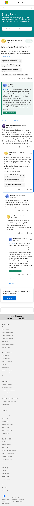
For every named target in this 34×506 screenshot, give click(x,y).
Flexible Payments (6, 376)
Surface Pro (4, 326)
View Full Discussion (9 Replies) (10, 121)
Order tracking (5, 367)
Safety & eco (5, 501)
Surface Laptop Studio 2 (7, 332)
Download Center (6, 358)
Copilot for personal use (7, 338)
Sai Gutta (10, 84)
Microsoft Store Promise (7, 373)
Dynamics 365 (5, 418)
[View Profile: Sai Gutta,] (5, 85)
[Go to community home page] (6, 2)
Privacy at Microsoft (6, 479)
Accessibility (5, 487)
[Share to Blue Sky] (20, 318)
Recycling (12, 501)
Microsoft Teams (5, 427)
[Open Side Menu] (2, 2)
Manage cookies (5, 499)
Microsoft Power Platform (7, 424)
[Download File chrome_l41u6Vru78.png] (19, 65)
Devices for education (7, 387)
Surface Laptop (5, 329)
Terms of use (14, 499)
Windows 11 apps (6, 347)
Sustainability (5, 490)
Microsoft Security (6, 415)
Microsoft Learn (5, 447)
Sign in (9, 298)
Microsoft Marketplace (7, 456)
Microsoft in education (7, 384)
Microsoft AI (5, 413)
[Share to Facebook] (11, 318)
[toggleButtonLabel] (31, 7)
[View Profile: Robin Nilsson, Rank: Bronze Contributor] (3, 126)
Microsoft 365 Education (7, 393)
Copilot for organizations (7, 335)
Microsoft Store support (7, 361)
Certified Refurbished (7, 370)
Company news (5, 476)
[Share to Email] (26, 318)
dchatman (10, 40)
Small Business (5, 433)
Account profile (5, 355)
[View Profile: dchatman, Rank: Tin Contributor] (3, 41)
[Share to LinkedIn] (8, 318)
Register (24, 3)
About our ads (19, 501)
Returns (4, 364)
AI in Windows (5, 341)
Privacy (19, 497)
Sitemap (4, 497)
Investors (4, 482)
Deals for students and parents (9, 401)
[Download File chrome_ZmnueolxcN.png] (23, 185)
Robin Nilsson (10, 125)
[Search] (19, 3)
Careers (4, 470)
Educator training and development (10, 398)
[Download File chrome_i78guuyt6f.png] (22, 180)
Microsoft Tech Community (8, 453)
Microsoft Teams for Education (8, 390)
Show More (6, 56)
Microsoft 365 (5, 421)
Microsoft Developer (6, 444)
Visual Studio (5, 462)
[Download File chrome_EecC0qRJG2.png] (20, 61)
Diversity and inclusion (7, 485)
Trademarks (21, 499)
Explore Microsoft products (8, 344)
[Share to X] (14, 318)
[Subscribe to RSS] (23, 318)
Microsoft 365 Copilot (7, 430)
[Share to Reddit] (17, 318)
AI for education (5, 404)
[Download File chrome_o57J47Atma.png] (20, 70)
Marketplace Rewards (7, 459)
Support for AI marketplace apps (9, 450)
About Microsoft (5, 473)
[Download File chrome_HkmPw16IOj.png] (23, 176)
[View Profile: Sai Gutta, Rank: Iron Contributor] (7, 196)
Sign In (30, 3)
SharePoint (5, 7)
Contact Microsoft (12, 497)
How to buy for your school (8, 395)
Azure (3, 441)
